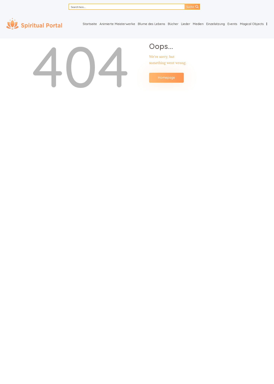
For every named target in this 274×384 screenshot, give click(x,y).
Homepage (166, 77)
